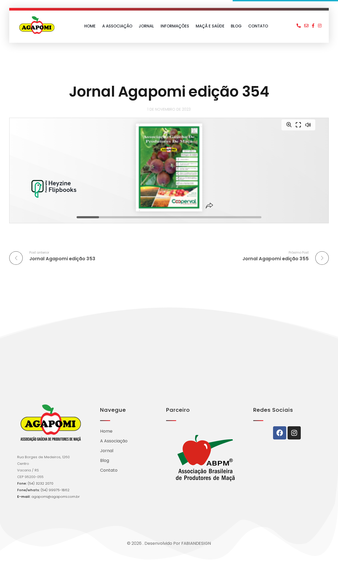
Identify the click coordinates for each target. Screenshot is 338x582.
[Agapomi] (36, 25)
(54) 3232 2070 (40, 483)
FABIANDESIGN (196, 543)
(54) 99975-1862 (55, 490)
